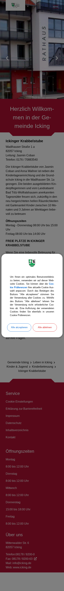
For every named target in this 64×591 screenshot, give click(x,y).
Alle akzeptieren (19, 327)
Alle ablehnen (45, 327)
